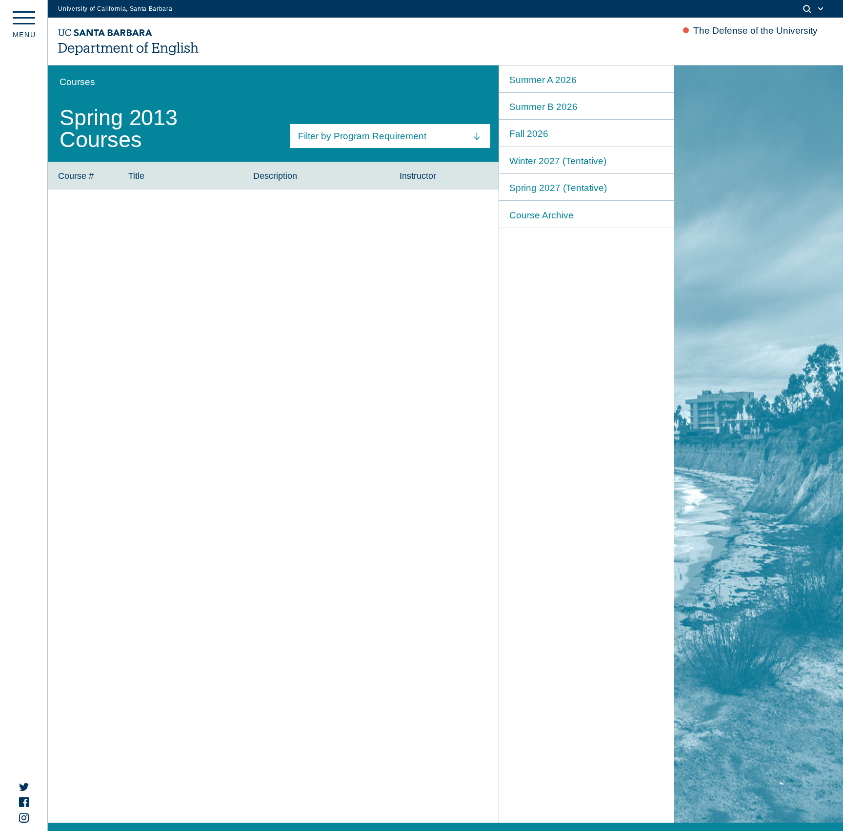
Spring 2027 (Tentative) (558, 188)
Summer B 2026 (543, 107)
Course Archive (541, 215)
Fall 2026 (528, 133)
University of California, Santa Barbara (115, 8)
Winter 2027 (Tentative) (557, 161)
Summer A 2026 (543, 80)
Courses (77, 82)
